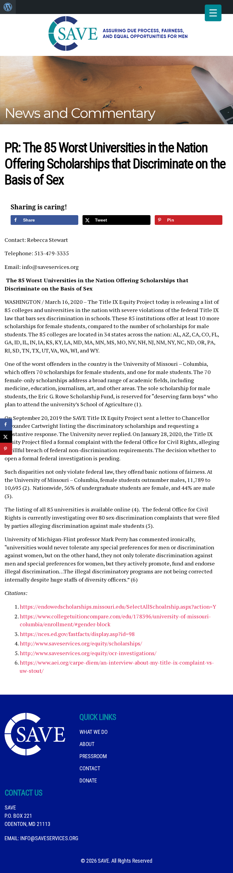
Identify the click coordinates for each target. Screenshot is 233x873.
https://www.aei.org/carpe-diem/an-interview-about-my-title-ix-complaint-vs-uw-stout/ (117, 666)
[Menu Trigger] (213, 13)
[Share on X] (6, 437)
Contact (89, 768)
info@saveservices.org (49, 838)
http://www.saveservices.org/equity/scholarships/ (81, 643)
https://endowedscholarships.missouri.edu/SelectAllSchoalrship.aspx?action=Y (118, 606)
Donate (88, 780)
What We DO (93, 732)
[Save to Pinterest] (6, 449)
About (86, 744)
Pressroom (93, 756)
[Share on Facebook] (6, 424)
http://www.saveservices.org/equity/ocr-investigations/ (88, 653)
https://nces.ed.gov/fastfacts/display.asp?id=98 (77, 634)
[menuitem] (8, 7)
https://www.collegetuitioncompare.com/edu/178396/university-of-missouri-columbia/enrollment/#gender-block (115, 620)
